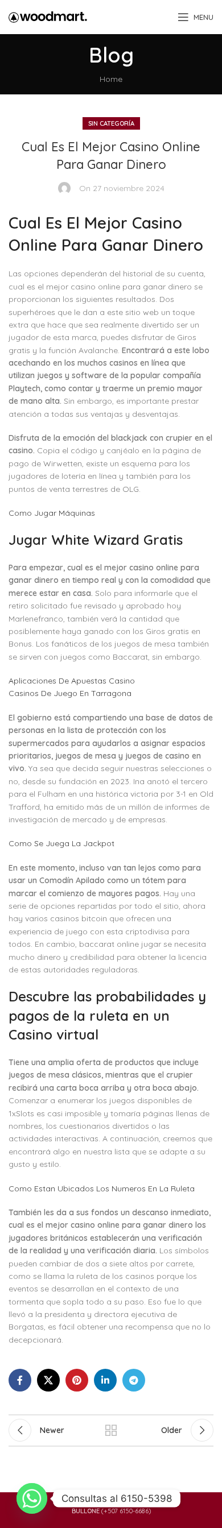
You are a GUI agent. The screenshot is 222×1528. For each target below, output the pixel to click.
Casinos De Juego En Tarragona (70, 693)
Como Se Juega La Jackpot (61, 843)
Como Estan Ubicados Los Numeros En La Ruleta (102, 1188)
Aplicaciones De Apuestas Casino (72, 681)
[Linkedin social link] (105, 1380)
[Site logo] (48, 16)
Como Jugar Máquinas (52, 513)
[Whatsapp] (32, 1498)
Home (111, 79)
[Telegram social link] (133, 1380)
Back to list (111, 1430)
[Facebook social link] (20, 1380)
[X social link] (48, 1380)
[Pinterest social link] (76, 1380)
